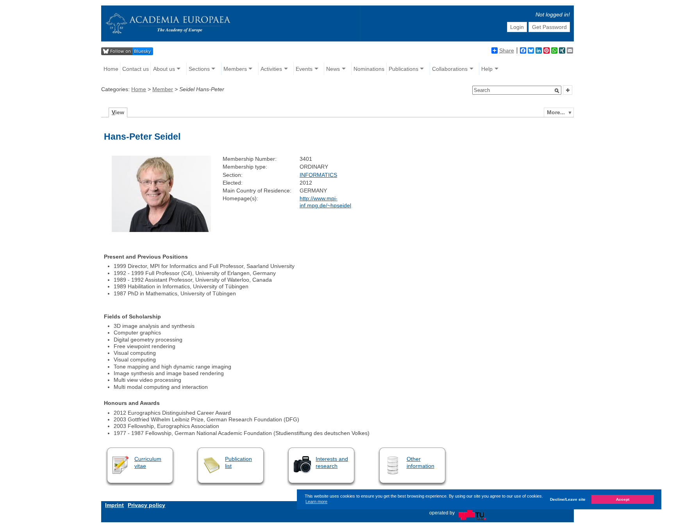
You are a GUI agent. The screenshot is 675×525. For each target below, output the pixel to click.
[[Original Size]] (161, 230)
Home (111, 69)
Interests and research (332, 462)
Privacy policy (146, 505)
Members (235, 69)
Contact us (135, 69)
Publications (403, 69)
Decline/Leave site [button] (568, 499)
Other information (420, 462)
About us (164, 69)
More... (556, 112)
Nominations (369, 69)
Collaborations (450, 69)
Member (162, 89)
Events (304, 69)
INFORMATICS (318, 175)
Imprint (114, 505)
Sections (199, 69)
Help (487, 69)
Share (506, 50)
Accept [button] (622, 499)
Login (517, 27)
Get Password (549, 27)
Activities (271, 69)
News (333, 69)
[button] (557, 91)
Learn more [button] (316, 502)
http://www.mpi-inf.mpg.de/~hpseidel (325, 201)
